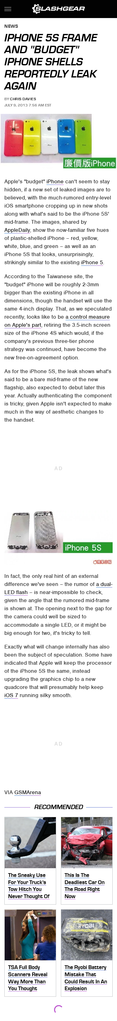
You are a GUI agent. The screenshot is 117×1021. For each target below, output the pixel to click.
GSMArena (27, 792)
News (11, 27)
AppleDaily (17, 230)
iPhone (55, 181)
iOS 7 (11, 695)
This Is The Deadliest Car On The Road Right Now (85, 885)
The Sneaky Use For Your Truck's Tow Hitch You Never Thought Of (29, 885)
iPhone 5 (92, 262)
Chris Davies (23, 99)
